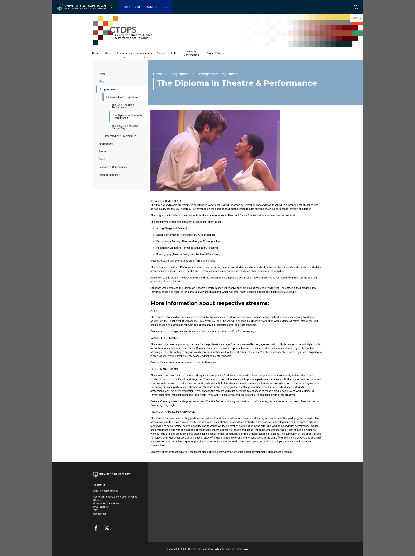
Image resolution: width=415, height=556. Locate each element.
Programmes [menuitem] (124, 53)
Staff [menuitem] (173, 53)
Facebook (96, 528)
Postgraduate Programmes (120, 136)
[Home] (81, 6)
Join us (357, 18)
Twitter (106, 528)
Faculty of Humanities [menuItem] (141, 7)
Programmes (107, 89)
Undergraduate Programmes (123, 97)
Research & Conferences (113, 167)
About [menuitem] (108, 53)
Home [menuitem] (95, 53)
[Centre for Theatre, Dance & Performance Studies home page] (207, 30)
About (102, 81)
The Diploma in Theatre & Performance (127, 116)
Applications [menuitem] (144, 53)
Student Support (108, 174)
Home (102, 73)
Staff (102, 159)
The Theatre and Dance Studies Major (125, 127)
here (179, 281)
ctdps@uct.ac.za (109, 490)
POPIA (238, 549)
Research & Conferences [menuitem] (191, 53)
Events (103, 151)
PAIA (245, 549)
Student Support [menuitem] (216, 53)
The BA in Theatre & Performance (123, 106)
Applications (106, 143)
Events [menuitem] (161, 53)
